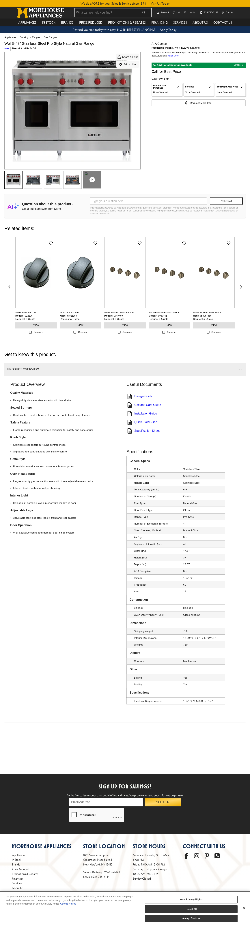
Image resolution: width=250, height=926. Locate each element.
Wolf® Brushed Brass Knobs (207, 312)
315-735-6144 (101, 876)
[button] (158, 12)
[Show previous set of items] (9, 287)
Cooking (24, 37)
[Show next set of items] (241, 287)
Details (237, 65)
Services (180, 22)
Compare (38, 332)
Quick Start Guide (145, 422)
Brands (67, 22)
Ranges (36, 37)
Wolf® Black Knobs (69, 312)
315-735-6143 (112, 872)
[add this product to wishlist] (50, 243)
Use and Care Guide (147, 404)
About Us (200, 22)
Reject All (191, 909)
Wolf (6, 48)
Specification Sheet (147, 430)
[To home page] (40, 13)
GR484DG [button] (30, 48)
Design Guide (143, 396)
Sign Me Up (162, 802)
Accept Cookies (191, 918)
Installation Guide (145, 413)
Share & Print (130, 56)
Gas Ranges (50, 37)
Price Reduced (90, 22)
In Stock (48, 22)
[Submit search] (144, 12)
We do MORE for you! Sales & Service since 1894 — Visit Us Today (125, 3)
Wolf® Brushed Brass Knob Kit (119, 312)
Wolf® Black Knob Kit (25, 312)
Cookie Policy (68, 903)
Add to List (130, 64)
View (36, 325)
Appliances (27, 22)
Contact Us (222, 22)
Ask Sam (226, 201)
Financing (159, 22)
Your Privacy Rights (191, 899)
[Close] (244, 908)
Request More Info (201, 102)
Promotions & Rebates (127, 22)
